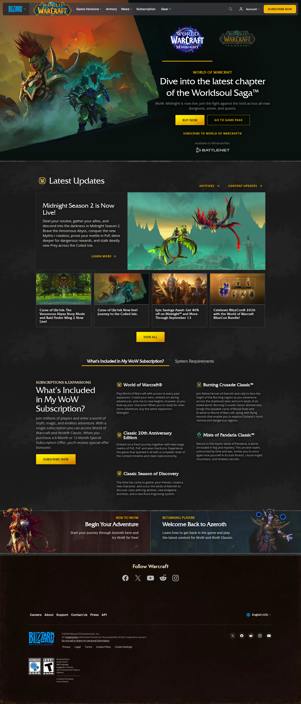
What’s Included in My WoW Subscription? (125, 361)
